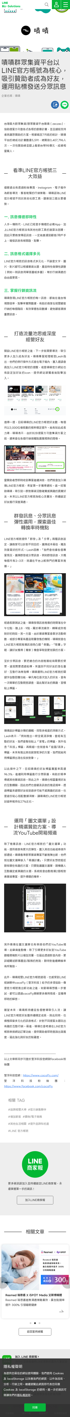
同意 (35, 1407)
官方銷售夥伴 (38, 1109)
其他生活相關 (18, 1124)
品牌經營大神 (18, 1109)
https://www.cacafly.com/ (41, 1075)
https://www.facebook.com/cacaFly (28, 1086)
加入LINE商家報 (35, 1200)
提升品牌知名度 (39, 1124)
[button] (30, 1323)
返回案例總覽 (35, 1332)
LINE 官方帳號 (19, 1131)
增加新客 (15, 1117)
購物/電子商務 (33, 1117)
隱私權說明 (24, 1395)
